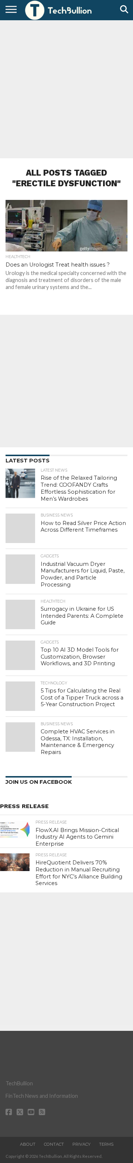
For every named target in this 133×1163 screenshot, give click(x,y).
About (27, 1144)
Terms (106, 1144)
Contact (54, 1144)
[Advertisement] (66, 88)
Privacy (81, 1144)
